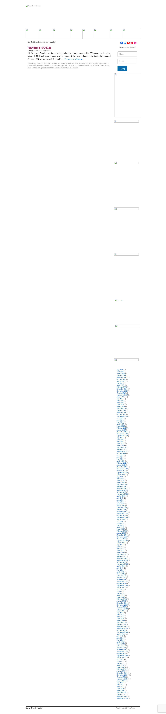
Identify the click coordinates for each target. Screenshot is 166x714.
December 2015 (122, 580)
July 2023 (120, 418)
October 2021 (121, 453)
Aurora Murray (54, 63)
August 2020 (121, 475)
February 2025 (122, 387)
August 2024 (121, 397)
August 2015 (121, 587)
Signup (122, 68)
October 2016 (121, 562)
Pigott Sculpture (65, 65)
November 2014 (122, 605)
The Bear (34, 68)
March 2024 (121, 407)
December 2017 (122, 535)
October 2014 (121, 607)
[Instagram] (135, 43)
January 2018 (121, 533)
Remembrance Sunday (85, 65)
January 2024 (121, 410)
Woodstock (64, 68)
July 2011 (120, 683)
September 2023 (122, 416)
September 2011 (122, 679)
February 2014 (122, 622)
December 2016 (122, 558)
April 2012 (120, 665)
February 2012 (122, 669)
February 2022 (122, 447)
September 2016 (122, 564)
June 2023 (120, 420)
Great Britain (47, 65)
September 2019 (122, 494)
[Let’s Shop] (76, 35)
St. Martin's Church (98, 65)
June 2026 (120, 372)
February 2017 (122, 554)
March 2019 (121, 506)
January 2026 (121, 375)
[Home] (32, 35)
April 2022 (120, 443)
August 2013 (121, 634)
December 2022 (122, 432)
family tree (92, 63)
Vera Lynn (41, 68)
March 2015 (121, 597)
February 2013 (122, 646)
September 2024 (122, 395)
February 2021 (122, 463)
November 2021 (122, 451)
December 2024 (122, 389)
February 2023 (122, 428)
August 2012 (121, 657)
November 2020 (122, 469)
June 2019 (120, 500)
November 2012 (122, 652)
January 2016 (121, 578)
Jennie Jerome (56, 65)
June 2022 (120, 440)
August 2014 (121, 611)
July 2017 (120, 545)
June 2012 (120, 661)
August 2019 (121, 496)
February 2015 (122, 599)
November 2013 (122, 628)
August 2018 (121, 519)
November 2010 (122, 698)
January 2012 (121, 671)
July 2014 (120, 613)
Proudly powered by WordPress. (125, 708)
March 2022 (121, 445)
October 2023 (121, 414)
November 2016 (122, 560)
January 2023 (121, 430)
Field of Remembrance (101, 63)
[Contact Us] (127, 311)
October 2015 (121, 584)
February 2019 (122, 508)
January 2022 (121, 449)
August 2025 (121, 381)
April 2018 (120, 527)
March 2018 (121, 529)
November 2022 (122, 434)
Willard (46, 68)
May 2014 (120, 617)
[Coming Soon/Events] (131, 35)
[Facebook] (121, 43)
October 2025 (121, 379)
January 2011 (121, 694)
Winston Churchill (54, 68)
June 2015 (120, 591)
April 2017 (120, 550)
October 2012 (121, 654)
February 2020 (122, 484)
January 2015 (121, 601)
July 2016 (120, 568)
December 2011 (122, 673)
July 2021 (120, 455)
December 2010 (122, 696)
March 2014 (121, 620)
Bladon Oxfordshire (65, 63)
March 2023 (121, 426)
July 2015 (120, 589)
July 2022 (120, 438)
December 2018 (122, 512)
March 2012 (121, 667)
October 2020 (121, 471)
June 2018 (120, 523)
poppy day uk (75, 65)
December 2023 (122, 412)
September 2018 (122, 517)
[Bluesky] (125, 43)
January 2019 (121, 510)
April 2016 (120, 572)
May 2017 (120, 549)
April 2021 (120, 461)
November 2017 (122, 537)
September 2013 (122, 632)
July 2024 (120, 399)
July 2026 (120, 370)
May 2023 (120, 422)
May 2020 (120, 478)
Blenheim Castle (77, 63)
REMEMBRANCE (39, 47)
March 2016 (121, 574)
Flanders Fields (32, 65)
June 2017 (120, 547)
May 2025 (120, 383)
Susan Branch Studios (34, 708)
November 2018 (122, 513)
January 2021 (121, 465)
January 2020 (121, 486)
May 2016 (120, 570)
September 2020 (122, 473)
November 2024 (122, 391)
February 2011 (122, 692)
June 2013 (120, 638)
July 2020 (120, 477)
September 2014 (122, 609)
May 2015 (120, 593)
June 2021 (120, 457)
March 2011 (121, 691)
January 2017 (121, 556)
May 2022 (120, 442)
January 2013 (121, 648)
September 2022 (122, 436)
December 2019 (122, 488)
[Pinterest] (132, 43)
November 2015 (122, 582)
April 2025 (120, 385)
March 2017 (121, 552)
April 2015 (120, 595)
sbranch (48, 50)
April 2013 (120, 642)
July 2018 (120, 521)
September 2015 (122, 585)
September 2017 (122, 541)
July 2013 (120, 636)
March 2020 (121, 482)
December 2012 (122, 650)
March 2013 (121, 644)
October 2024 (121, 393)
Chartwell (85, 63)
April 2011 (120, 689)
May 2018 (120, 525)
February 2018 (122, 531)
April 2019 (120, 504)
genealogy (40, 65)
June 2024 (120, 401)
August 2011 (121, 681)
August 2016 (121, 566)
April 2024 (120, 405)
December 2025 (122, 377)
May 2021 (120, 459)
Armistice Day (46, 63)
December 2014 (122, 603)
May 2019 (120, 502)
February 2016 (122, 576)
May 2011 (120, 687)
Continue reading (74, 59)
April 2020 (120, 480)
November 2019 (122, 490)
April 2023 (120, 424)
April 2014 (120, 619)
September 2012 (122, 655)
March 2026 (121, 373)
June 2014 (120, 615)
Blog (34, 63)
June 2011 (120, 685)
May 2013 (120, 640)
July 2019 (120, 498)
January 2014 (121, 624)
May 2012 (120, 663)
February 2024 (122, 408)
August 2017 (121, 543)
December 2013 (122, 626)
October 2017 (121, 539)
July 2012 (120, 659)
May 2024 (120, 403)
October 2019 (121, 492)
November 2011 (122, 675)
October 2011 (121, 677)
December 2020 (122, 467)
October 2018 (121, 515)
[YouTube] (128, 43)
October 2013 (121, 630)
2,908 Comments (73, 68)
